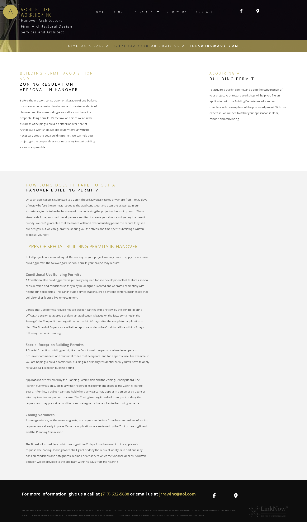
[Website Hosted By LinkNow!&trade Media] (268, 511)
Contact (204, 12)
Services (144, 12)
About (120, 12)
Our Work (177, 12)
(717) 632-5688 (132, 46)
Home (99, 12)
